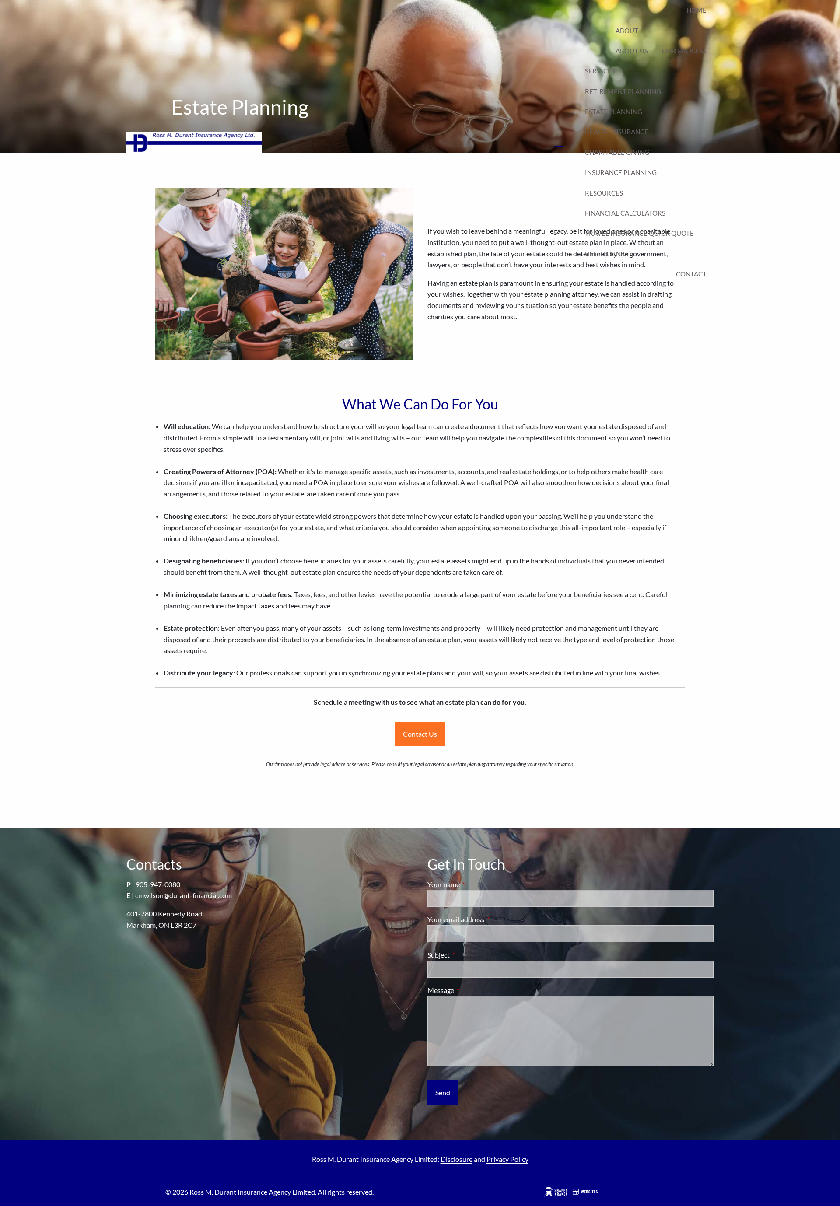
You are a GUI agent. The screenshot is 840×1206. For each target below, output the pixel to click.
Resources (604, 193)
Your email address (487, 919)
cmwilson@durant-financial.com (183, 895)
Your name (475, 884)
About (627, 31)
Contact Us (420, 734)
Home (696, 10)
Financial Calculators (625, 213)
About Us (632, 51)
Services (600, 71)
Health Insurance (616, 132)
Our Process (684, 51)
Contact (691, 274)
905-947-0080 (158, 884)
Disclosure (456, 1159)
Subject (470, 955)
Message (472, 990)
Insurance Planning (621, 172)
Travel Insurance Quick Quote (639, 233)
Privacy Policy (507, 1159)
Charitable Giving (617, 152)
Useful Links (607, 254)
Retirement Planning (623, 91)
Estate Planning (613, 111)
